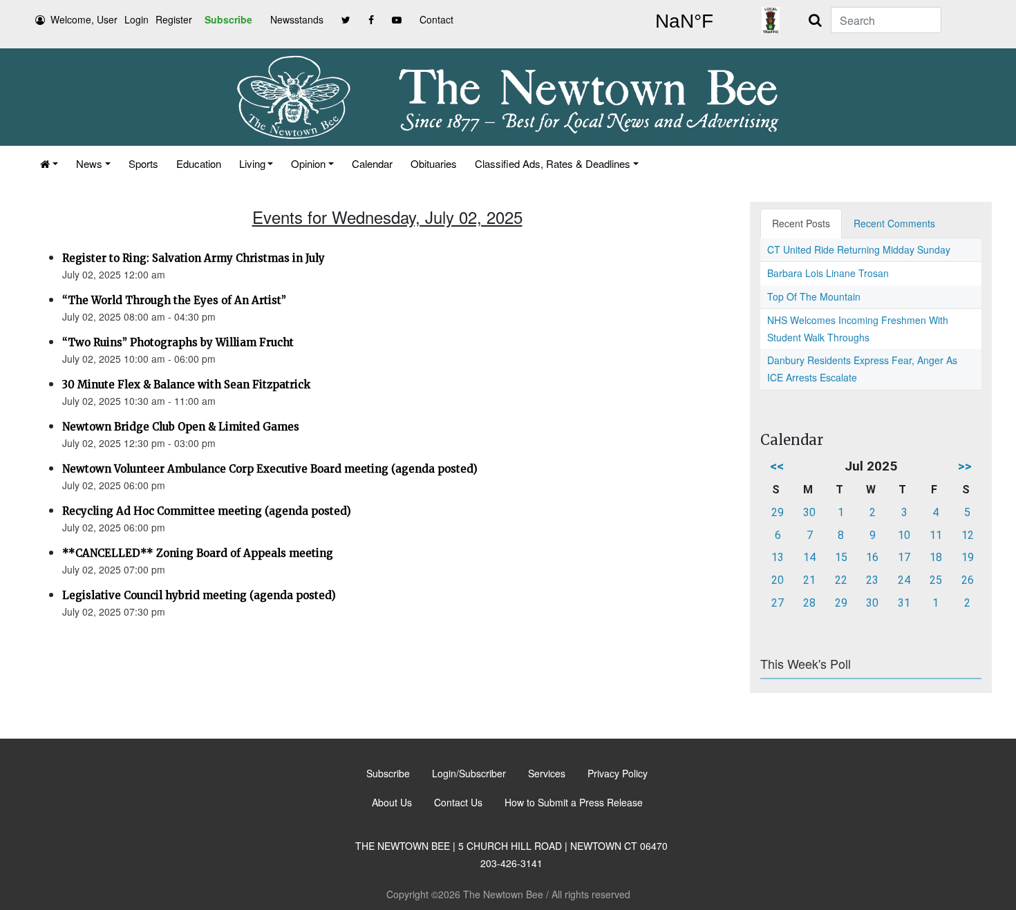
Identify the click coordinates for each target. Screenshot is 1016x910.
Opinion (308, 163)
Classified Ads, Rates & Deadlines (552, 163)
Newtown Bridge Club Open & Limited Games (180, 426)
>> (965, 466)
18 (936, 557)
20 (777, 580)
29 (777, 512)
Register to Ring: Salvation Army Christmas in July (193, 258)
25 (936, 580)
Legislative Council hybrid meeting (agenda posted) (199, 595)
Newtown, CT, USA (684, 21)
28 (809, 602)
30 (809, 512)
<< (777, 466)
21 (809, 580)
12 (967, 535)
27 (777, 602)
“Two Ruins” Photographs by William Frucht (178, 342)
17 (904, 557)
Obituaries (434, 163)
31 (904, 602)
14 (809, 557)
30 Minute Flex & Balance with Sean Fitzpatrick (186, 384)
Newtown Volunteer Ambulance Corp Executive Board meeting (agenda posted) (270, 468)
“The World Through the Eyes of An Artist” (174, 300)
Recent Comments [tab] (894, 223)
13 (777, 557)
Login (136, 19)
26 (967, 580)
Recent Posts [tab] (801, 223)
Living (252, 163)
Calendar (372, 163)
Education (198, 163)
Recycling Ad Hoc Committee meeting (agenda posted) (206, 511)
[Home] (49, 163)
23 (872, 580)
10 (904, 535)
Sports (143, 163)
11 (936, 535)
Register (174, 19)
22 (841, 580)
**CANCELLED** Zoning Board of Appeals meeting (197, 553)
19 (967, 557)
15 (841, 557)
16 (872, 557)
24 (904, 580)
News (89, 163)
